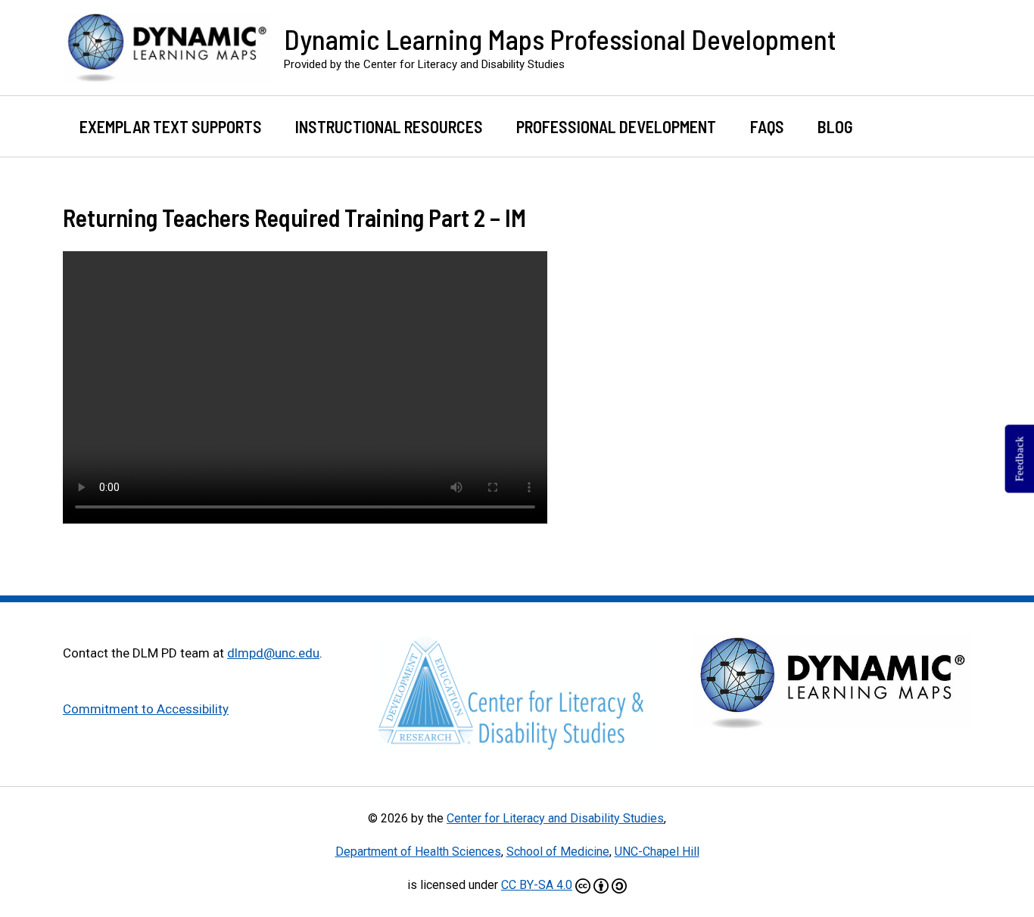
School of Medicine (557, 851)
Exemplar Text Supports (170, 126)
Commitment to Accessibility (146, 709)
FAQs (767, 126)
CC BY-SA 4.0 (536, 885)
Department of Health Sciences (418, 851)
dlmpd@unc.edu (273, 653)
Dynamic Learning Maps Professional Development (560, 38)
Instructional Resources (389, 126)
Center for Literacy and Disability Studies (555, 818)
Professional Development (616, 126)
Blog (835, 126)
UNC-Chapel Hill (657, 851)
